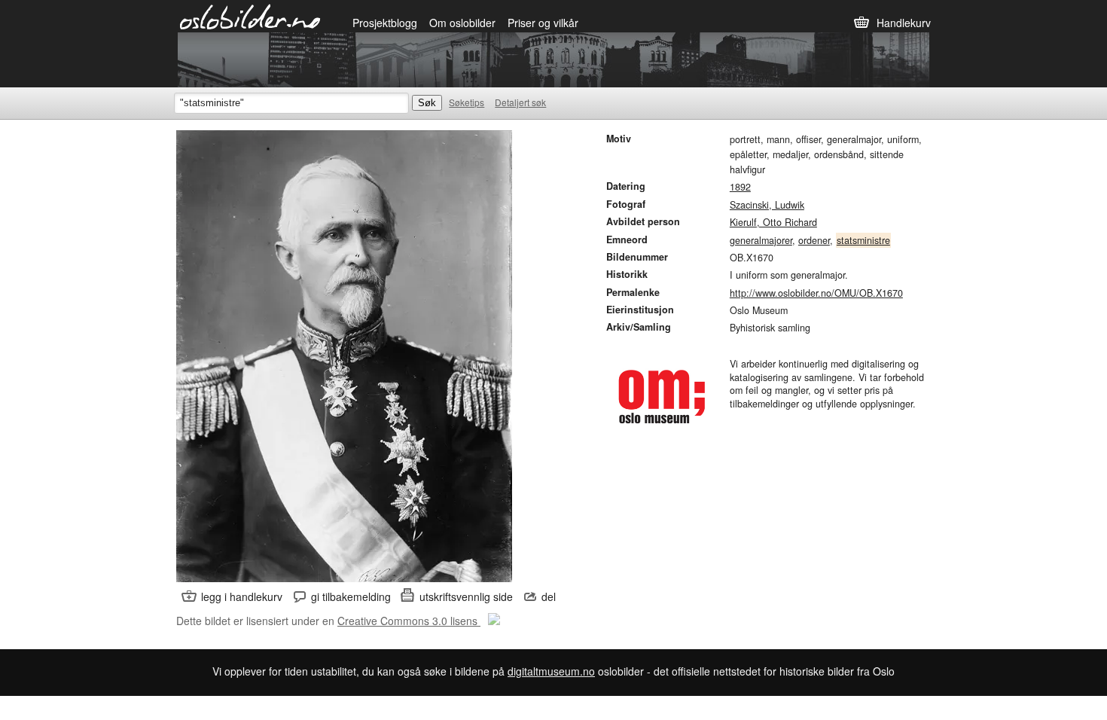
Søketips (466, 102)
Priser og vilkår (543, 22)
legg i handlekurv (241, 596)
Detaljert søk (520, 102)
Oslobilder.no (250, 16)
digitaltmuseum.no (551, 671)
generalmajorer (761, 240)
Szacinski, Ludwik (767, 205)
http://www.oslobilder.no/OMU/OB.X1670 (816, 293)
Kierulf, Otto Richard (773, 222)
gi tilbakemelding (351, 596)
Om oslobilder (462, 22)
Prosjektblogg (384, 22)
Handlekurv (904, 22)
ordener (814, 240)
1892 (740, 187)
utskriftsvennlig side (466, 596)
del (548, 596)
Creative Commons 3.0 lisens (408, 620)
